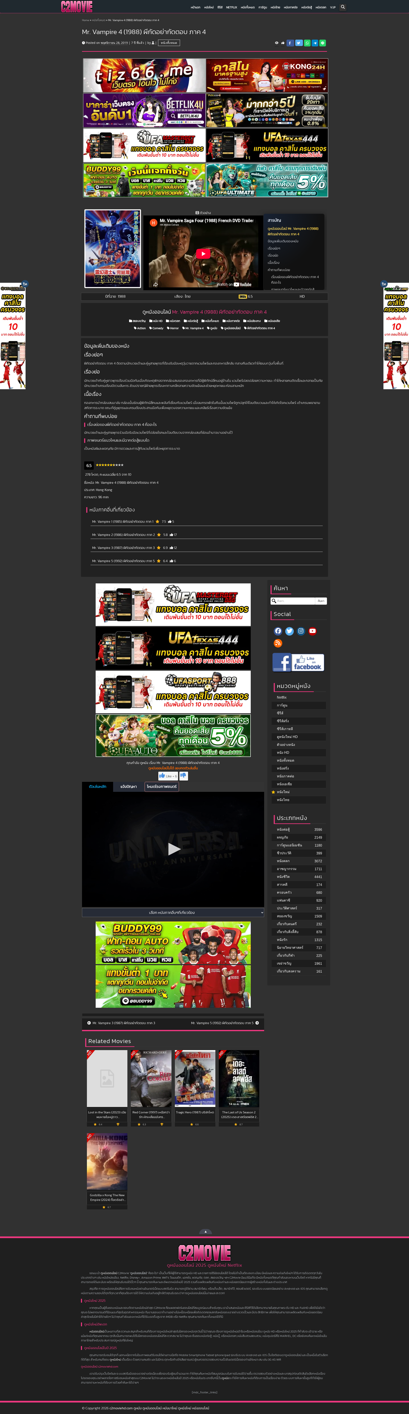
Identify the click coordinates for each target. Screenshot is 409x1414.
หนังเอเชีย (273, 321)
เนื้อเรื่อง (273, 262)
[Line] (322, 43)
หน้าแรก (195, 7)
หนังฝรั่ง (283, 768)
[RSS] (278, 643)
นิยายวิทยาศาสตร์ (290, 947)
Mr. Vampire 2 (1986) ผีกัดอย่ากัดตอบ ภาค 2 (123, 535)
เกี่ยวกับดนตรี (287, 924)
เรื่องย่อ (273, 255)
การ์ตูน (263, 7)
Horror (174, 328)
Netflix (231, 7)
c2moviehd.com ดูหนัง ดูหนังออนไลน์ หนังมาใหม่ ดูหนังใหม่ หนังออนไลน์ (159, 1408)
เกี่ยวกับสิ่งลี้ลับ (287, 932)
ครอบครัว (284, 892)
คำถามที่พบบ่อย (279, 270)
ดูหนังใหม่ (115, 1359)
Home (85, 20)
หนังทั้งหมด (248, 7)
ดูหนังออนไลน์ (232, 328)
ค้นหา (321, 601)
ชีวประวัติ (284, 853)
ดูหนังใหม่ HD (287, 737)
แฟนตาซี (283, 900)
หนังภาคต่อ (291, 7)
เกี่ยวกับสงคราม (289, 971)
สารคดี (282, 884)
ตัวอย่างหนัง (286, 744)
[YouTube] (312, 631)
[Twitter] (289, 631)
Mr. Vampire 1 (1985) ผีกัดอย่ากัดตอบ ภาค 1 (122, 521)
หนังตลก (321, 7)
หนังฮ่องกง (253, 321)
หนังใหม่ (209, 7)
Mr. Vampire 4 (194, 328)
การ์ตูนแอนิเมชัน (289, 845)
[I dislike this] (183, 776)
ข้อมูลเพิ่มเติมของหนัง (283, 241)
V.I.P (333, 7)
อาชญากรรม (287, 869)
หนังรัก (282, 940)
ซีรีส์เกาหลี (285, 729)
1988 (122, 297)
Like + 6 (171, 776)
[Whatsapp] (307, 43)
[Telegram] (315, 43)
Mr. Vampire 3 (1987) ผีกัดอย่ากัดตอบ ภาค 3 (123, 548)
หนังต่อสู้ (306, 7)
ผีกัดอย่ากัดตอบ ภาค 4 (261, 328)
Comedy (157, 328)
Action (141, 328)
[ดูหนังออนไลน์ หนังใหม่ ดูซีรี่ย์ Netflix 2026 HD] (77, 7)
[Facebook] (278, 631)
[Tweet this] (299, 43)
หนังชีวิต (283, 877)
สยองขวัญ (139, 321)
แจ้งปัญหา (129, 787)
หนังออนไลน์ (96, 1331)
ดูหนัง (213, 328)
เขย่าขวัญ (284, 963)
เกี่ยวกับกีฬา (286, 955)
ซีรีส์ (219, 7)
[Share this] (290, 43)
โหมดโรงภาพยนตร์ (162, 787)
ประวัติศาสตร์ (287, 908)
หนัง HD (157, 321)
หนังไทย (275, 7)
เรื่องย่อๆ (274, 248)
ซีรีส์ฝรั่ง (283, 721)
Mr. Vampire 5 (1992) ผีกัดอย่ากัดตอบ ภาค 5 (123, 561)
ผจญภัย (282, 837)
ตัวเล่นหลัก (97, 787)
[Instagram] (301, 631)
